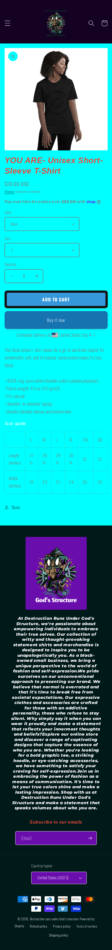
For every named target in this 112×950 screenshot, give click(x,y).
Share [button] (15, 507)
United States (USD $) (53, 877)
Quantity (11, 264)
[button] (7, 23)
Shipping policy (59, 935)
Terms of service (86, 926)
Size (7, 238)
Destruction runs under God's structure (55, 919)
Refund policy (39, 926)
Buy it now (56, 319)
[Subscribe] (89, 838)
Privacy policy (62, 926)
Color (8, 212)
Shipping (9, 191)
